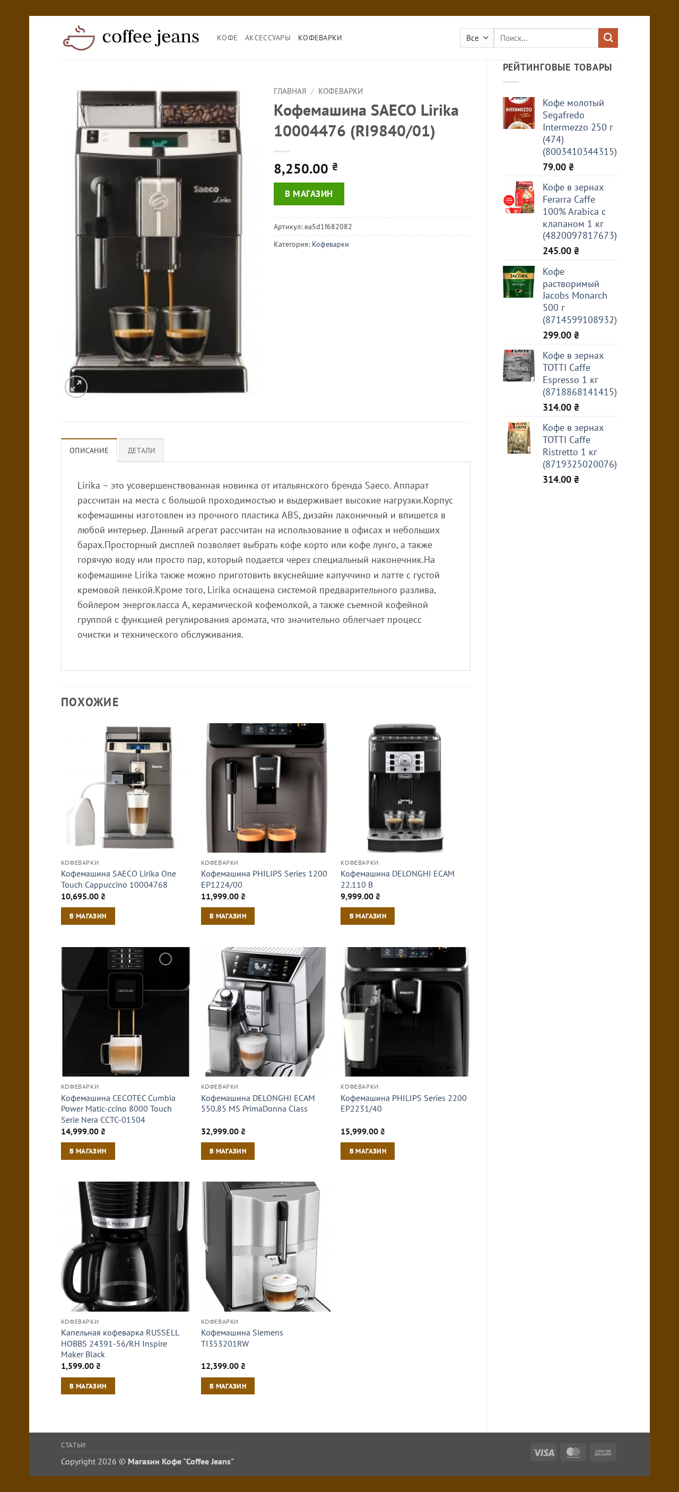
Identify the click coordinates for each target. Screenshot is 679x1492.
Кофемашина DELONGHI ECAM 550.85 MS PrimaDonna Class (258, 1103)
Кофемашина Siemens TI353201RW (242, 1338)
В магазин (309, 193)
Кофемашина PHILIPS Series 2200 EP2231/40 (404, 1103)
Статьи (73, 1445)
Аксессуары (268, 37)
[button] (76, 387)
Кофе (227, 37)
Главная (290, 91)
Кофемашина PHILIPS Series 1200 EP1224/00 (264, 879)
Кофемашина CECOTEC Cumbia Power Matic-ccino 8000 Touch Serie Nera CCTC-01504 (118, 1108)
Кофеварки (320, 37)
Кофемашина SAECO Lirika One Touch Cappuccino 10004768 (118, 879)
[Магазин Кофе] (131, 37)
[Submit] (608, 38)
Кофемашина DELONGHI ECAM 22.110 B (398, 879)
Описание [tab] (89, 450)
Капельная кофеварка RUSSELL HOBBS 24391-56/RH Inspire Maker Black (120, 1343)
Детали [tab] (142, 450)
